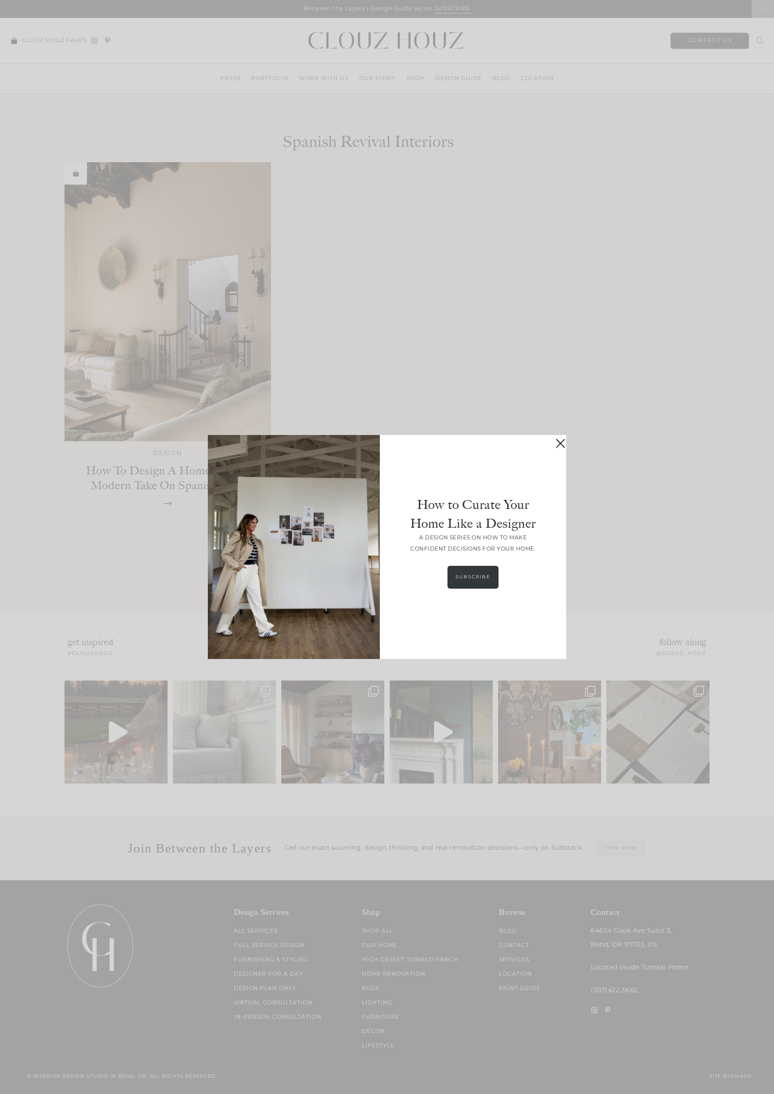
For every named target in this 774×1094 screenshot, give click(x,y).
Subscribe (473, 577)
